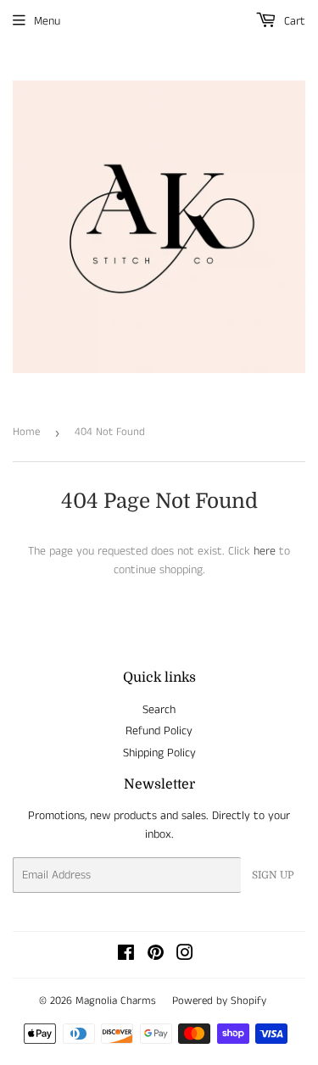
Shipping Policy (159, 752)
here (265, 551)
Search (159, 709)
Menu (47, 21)
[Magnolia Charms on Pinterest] (156, 955)
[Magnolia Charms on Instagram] (184, 955)
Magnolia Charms (115, 1001)
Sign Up (273, 875)
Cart (293, 21)
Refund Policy (159, 730)
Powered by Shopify (219, 1001)
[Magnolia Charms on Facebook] (126, 955)
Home (26, 432)
